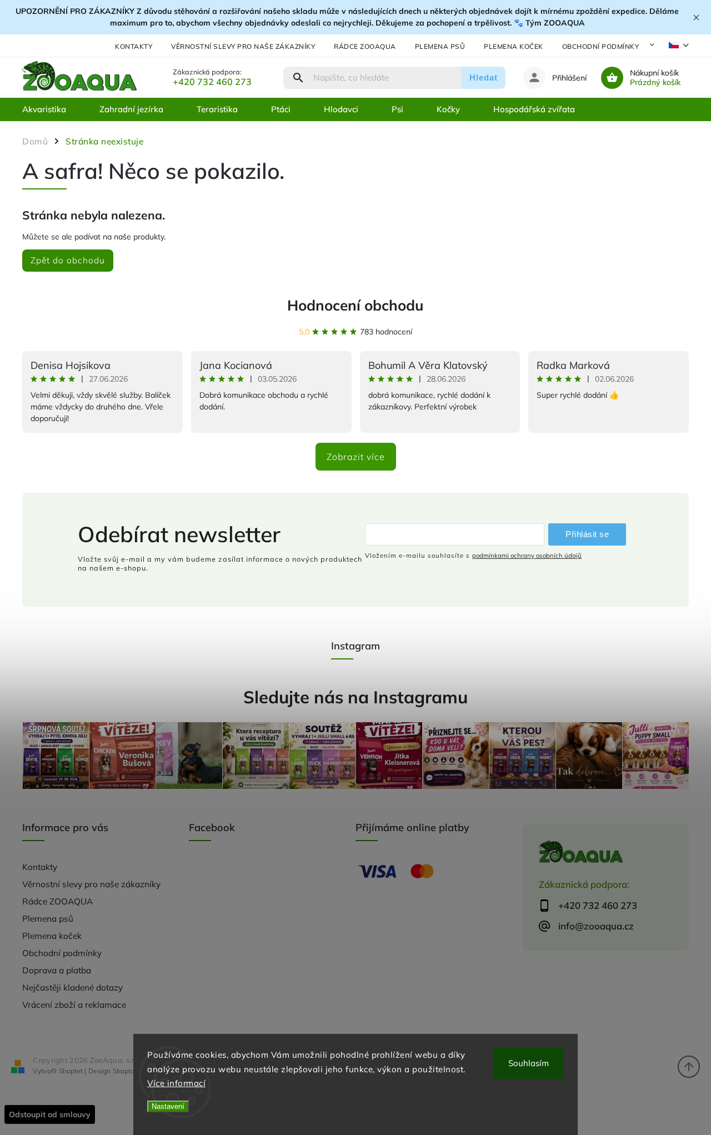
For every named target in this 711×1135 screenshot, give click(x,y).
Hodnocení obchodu (355, 305)
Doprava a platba (56, 970)
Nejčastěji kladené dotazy (72, 987)
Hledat (483, 77)
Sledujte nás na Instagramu (355, 697)
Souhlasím (528, 1063)
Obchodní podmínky (600, 46)
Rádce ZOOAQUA (365, 46)
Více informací (176, 1083)
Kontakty (133, 46)
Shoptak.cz (129, 1071)
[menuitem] (52, 109)
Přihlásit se (587, 534)
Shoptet (71, 1071)
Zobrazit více (356, 456)
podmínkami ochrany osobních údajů (527, 555)
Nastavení (168, 1106)
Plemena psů (440, 46)
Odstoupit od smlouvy (50, 1114)
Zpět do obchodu (68, 260)
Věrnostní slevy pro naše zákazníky (243, 46)
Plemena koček (513, 46)
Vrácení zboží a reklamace (74, 1004)
